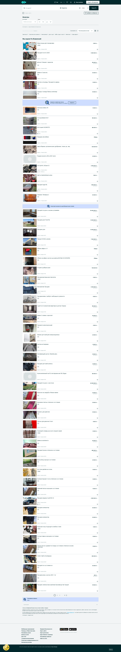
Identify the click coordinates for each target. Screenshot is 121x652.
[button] (71, 2)
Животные (68, 34)
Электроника (44, 34)
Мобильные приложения (27, 629)
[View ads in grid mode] (98, 30)
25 (64, 595)
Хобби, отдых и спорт (60, 34)
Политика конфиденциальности (29, 640)
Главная (23, 30)
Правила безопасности (46, 629)
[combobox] (41, 8)
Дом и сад (51, 34)
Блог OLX (23, 636)
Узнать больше (54, 646)
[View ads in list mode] (95, 30)
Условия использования (27, 638)
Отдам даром (75, 34)
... (62, 595)
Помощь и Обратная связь (28, 631)
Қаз (61, 2)
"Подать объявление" (70, 612)
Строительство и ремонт (34, 34)
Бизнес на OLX (25, 634)
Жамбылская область (29, 30)
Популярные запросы (45, 636)
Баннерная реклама (26, 642)
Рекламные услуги (26, 632)
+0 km (83, 8)
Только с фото (28, 13)
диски (28, 600)
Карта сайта (43, 631)
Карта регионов (44, 632)
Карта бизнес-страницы (46, 634)
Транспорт (25, 34)
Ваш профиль (79, 2)
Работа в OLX (43, 638)
